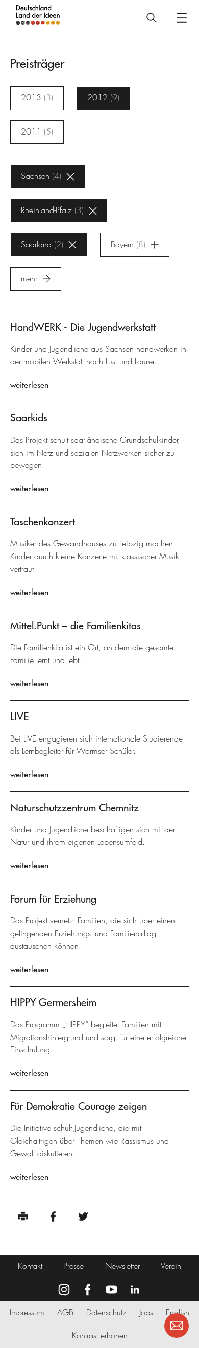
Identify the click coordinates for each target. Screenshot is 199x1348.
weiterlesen (29, 385)
